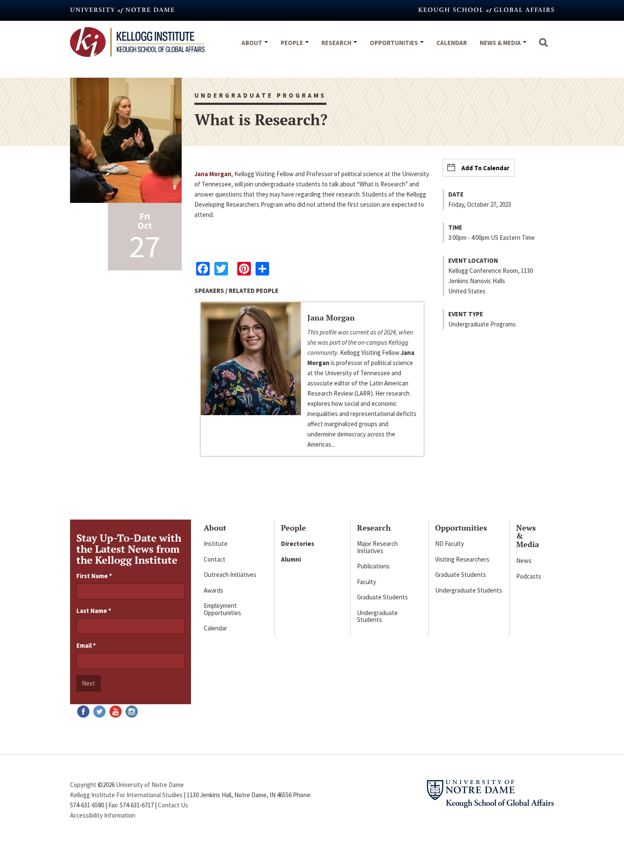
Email (86, 645)
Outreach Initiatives (230, 575)
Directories (297, 544)
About (253, 43)
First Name (94, 576)
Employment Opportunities (222, 609)
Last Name (93, 611)
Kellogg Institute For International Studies (126, 795)
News (523, 561)
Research (337, 43)
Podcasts (528, 576)
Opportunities (394, 43)
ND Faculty (449, 544)
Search (543, 47)
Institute (216, 544)
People (292, 43)
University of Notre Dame (150, 785)
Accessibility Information (102, 815)
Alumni (291, 559)
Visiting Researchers (462, 559)
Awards (213, 590)
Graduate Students (382, 597)
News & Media (501, 43)
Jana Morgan (212, 174)
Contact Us (173, 805)
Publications (373, 566)
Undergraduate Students (377, 616)
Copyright (83, 785)
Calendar (451, 43)
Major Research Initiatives (377, 547)
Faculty (366, 582)
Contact (214, 559)
